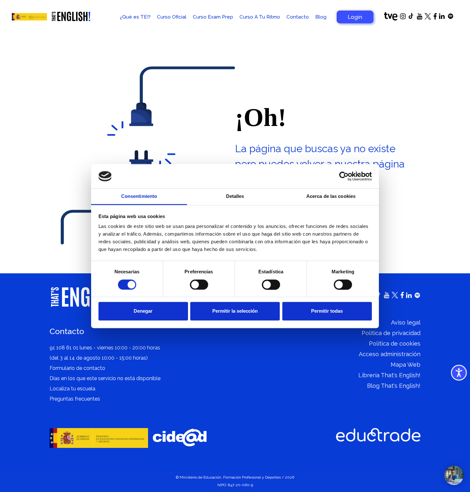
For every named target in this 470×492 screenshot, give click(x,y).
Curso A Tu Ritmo (259, 17)
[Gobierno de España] (29, 16)
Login (355, 17)
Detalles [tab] (235, 196)
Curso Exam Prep (213, 17)
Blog (320, 17)
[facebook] (435, 18)
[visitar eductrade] (378, 435)
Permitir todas (327, 311)
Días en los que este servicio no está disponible (105, 378)
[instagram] (403, 17)
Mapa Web (405, 364)
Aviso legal (405, 322)
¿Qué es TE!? (135, 17)
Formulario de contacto (77, 368)
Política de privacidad (391, 333)
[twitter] (428, 18)
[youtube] (419, 18)
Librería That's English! (389, 375)
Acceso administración (389, 354)
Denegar (143, 311)
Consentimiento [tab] (139, 196)
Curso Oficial (171, 17)
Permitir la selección (235, 311)
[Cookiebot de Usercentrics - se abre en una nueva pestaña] (344, 176)
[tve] (390, 19)
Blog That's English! (393, 385)
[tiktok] (411, 18)
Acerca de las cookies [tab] (331, 196)
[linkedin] (442, 17)
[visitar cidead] (180, 438)
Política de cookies (394, 343)
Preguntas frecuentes (75, 399)
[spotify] (450, 17)
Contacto (297, 17)
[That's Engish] (71, 17)
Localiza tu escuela (72, 389)
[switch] (199, 284)
